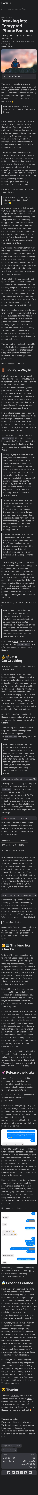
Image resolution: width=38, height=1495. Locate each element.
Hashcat (5, 650)
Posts (10, 17)
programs (9, 382)
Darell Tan (15, 1395)
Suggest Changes (7, 46)
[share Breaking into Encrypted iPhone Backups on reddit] (17, 1473)
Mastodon (14, 1425)
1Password (29, 1332)
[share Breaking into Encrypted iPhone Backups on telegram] (30, 1473)
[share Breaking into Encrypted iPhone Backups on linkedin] (13, 1473)
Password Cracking (9, 1450)
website (4, 723)
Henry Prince (22, 1404)
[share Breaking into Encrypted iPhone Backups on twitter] (8, 1473)
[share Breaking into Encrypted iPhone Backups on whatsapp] (25, 1473)
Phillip (29, 1398)
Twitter (4, 1425)
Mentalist (25, 1051)
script (15, 641)
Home (4, 3)
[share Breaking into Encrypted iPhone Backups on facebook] (21, 1473)
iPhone (18, 1446)
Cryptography (7, 1446)
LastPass (18, 1332)
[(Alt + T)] (10, 3)
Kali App (9, 756)
